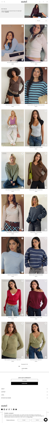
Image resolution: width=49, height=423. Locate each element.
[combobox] (4, 1)
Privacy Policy (30, 417)
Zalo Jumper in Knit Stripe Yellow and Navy (13, 189)
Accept (23, 420)
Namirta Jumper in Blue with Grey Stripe (36, 274)
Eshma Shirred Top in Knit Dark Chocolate (13, 104)
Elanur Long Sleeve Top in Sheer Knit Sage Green (13, 359)
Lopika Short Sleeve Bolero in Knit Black (36, 147)
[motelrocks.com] (24, 2)
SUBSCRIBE (24, 383)
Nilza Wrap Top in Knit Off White (36, 62)
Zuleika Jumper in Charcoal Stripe (36, 232)
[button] (22, 26)
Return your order (6, 398)
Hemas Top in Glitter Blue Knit (13, 274)
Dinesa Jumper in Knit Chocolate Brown (36, 189)
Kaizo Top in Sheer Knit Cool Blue (12, 62)
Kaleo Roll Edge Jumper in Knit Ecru (13, 232)
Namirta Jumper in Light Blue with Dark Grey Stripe (36, 104)
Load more (24, 368)
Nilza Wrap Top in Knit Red (12, 317)
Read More (7, 11)
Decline (37, 420)
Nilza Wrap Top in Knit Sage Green (36, 359)
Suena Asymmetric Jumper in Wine (36, 317)
